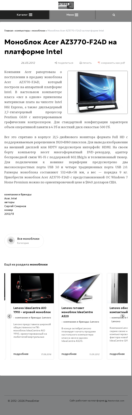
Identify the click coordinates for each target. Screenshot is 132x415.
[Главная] (66, 5)
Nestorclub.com (116, 400)
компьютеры (22, 30)
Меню (71, 14)
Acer (7, 198)
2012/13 (9, 213)
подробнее (20, 354)
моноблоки (38, 30)
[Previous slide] (9, 316)
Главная (8, 30)
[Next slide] (122, 316)
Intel (14, 198)
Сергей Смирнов (15, 206)
